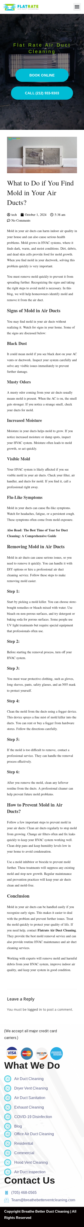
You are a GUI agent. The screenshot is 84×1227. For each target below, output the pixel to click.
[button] (77, 7)
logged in (35, 1009)
